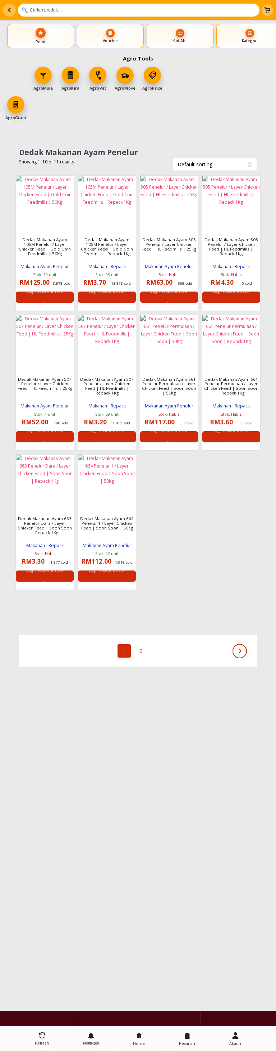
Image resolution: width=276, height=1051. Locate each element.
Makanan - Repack (107, 266)
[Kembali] (9, 10)
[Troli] (267, 10)
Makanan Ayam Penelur (44, 266)
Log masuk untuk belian (45, 297)
